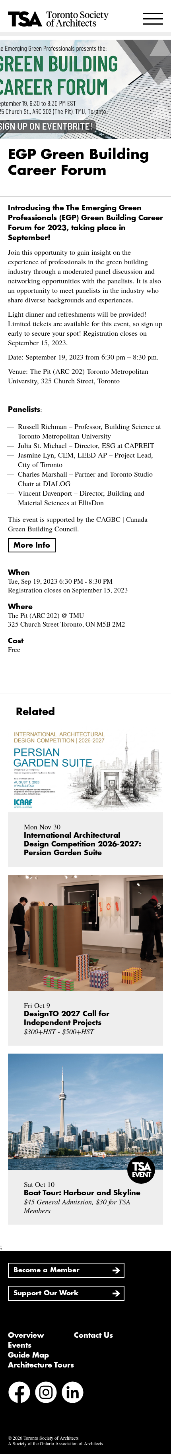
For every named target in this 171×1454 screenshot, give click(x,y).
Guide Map (28, 1355)
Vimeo (17, 1414)
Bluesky (99, 1393)
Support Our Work (46, 1293)
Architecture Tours (41, 1365)
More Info (32, 545)
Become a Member (47, 1270)
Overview (26, 1335)
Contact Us (93, 1335)
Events (19, 1345)
